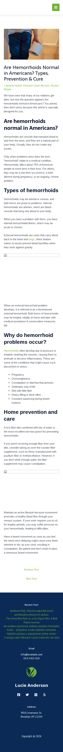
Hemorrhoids (11, 350)
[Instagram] (35, 694)
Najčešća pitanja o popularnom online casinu (31, 633)
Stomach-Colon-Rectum (36, 85)
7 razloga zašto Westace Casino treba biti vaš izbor (31, 637)
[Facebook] (18, 694)
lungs (32, 239)
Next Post (31, 578)
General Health (13, 85)
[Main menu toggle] (55, 7)
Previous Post (31, 569)
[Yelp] (44, 694)
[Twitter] (27, 694)
